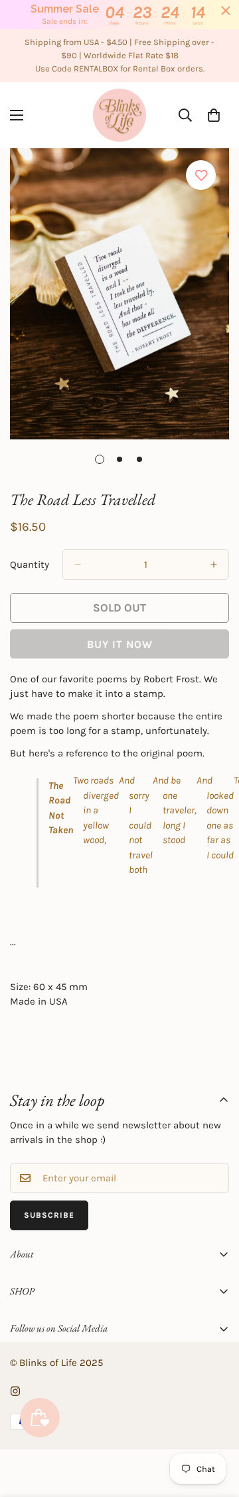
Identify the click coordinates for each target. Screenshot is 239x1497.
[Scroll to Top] (215, 1427)
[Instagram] (15, 1391)
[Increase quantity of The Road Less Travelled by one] (213, 564)
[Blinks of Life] (119, 115)
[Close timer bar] (225, 10)
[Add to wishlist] (201, 175)
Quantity (29, 564)
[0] (214, 115)
